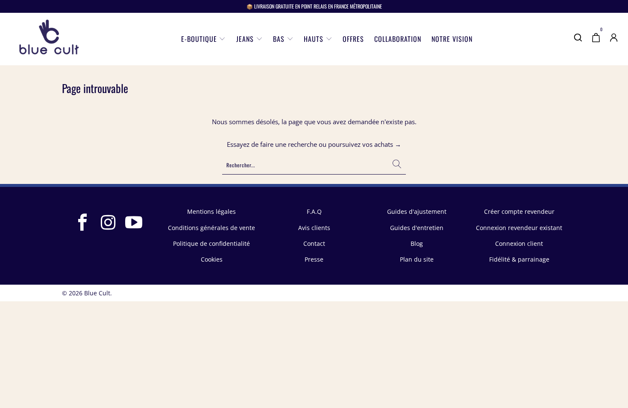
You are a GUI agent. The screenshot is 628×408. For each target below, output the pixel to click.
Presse (314, 259)
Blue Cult (97, 293)
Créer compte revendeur (519, 211)
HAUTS (315, 39)
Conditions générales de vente (211, 228)
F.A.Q (314, 211)
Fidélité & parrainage (519, 259)
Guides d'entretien (416, 228)
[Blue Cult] (49, 39)
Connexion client (519, 243)
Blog (417, 243)
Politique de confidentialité (211, 243)
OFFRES (353, 39)
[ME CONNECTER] (613, 43)
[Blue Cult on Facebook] (82, 223)
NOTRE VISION (451, 39)
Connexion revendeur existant (519, 228)
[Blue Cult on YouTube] (134, 223)
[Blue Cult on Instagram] (108, 223)
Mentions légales (211, 211)
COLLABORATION (397, 39)
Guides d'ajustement (416, 211)
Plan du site (417, 259)
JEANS (246, 39)
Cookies (212, 259)
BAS (280, 39)
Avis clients (314, 228)
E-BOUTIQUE (200, 39)
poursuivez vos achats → (364, 144)
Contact (314, 243)
